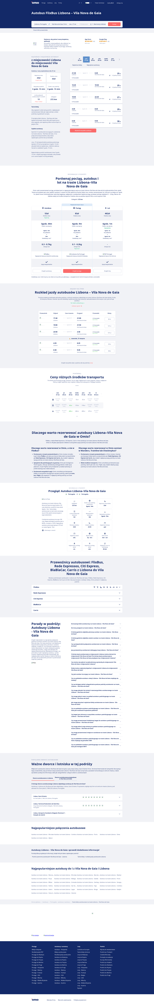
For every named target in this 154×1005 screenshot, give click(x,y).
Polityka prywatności (80, 1000)
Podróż (102, 946)
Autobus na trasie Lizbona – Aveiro (41, 889)
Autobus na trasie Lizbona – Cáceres (65, 893)
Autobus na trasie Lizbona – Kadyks (110, 889)
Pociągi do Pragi (37, 965)
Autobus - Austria (60, 983)
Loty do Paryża (82, 960)
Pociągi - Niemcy (37, 970)
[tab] (77, 65)
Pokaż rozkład (38, 101)
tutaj (91, 363)
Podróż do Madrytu (106, 965)
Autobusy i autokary (61, 946)
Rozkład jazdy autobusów (63, 955)
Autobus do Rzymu (60, 960)
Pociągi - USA (36, 975)
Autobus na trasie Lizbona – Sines (110, 834)
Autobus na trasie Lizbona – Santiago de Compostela (93, 882)
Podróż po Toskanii (106, 952)
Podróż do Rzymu (105, 967)
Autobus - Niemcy (60, 970)
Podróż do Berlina (105, 973)
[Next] (119, 59)
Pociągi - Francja (37, 973)
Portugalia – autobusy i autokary (60, 902)
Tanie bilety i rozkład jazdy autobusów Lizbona (92, 857)
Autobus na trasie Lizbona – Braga (87, 889)
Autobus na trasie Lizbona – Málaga (65, 879)
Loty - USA (80, 978)
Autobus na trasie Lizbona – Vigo (87, 886)
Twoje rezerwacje (99, 3)
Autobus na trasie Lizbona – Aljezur (42, 838)
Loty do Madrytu (82, 955)
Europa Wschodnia (106, 960)
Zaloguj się (120, 3)
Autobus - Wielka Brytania (63, 980)
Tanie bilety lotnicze (83, 952)
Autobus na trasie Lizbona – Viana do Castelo (45, 893)
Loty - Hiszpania (82, 967)
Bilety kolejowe (36, 949)
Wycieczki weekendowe (107, 949)
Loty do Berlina (82, 962)
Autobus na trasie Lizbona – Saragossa (111, 882)
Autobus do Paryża (60, 962)
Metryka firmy (51, 1000)
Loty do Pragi (81, 965)
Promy (60, 3)
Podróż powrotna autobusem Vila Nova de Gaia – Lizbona (49, 857)
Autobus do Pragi (60, 967)
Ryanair (79, 988)
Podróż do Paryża (105, 970)
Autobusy (49, 3)
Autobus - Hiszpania (61, 949)
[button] (73, 24)
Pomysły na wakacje (106, 957)
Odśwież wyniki (76, 306)
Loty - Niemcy (81, 970)
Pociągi (43, 3)
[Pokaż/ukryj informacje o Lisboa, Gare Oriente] (120, 797)
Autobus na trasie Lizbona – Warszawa (43, 875)
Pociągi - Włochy (37, 978)
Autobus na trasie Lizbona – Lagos (64, 889)
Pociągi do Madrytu (38, 955)
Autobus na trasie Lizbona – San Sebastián (67, 886)
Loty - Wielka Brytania (84, 983)
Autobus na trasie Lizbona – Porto (87, 834)
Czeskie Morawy (105, 955)
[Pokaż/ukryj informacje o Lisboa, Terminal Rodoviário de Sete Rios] (120, 806)
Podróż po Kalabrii (106, 962)
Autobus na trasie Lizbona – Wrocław (42, 834)
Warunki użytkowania (64, 1000)
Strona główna (35, 902)
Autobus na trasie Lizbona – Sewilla (87, 879)
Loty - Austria (81, 985)
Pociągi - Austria (37, 983)
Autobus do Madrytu (61, 957)
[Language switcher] (88, 3)
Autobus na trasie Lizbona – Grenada (65, 882)
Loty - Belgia (81, 975)
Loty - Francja (81, 973)
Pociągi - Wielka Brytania (39, 980)
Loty (55, 3)
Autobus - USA (59, 975)
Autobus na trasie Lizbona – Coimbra (65, 834)
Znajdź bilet (38, 80)
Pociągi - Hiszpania (38, 967)
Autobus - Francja (60, 973)
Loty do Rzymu (82, 957)
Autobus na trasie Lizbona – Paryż (41, 879)
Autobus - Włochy (60, 978)
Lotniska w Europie (83, 949)
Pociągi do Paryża (37, 960)
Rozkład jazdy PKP (37, 952)
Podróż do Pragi (105, 975)
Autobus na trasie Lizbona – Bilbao (41, 882)
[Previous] (52, 394)
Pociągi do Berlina (37, 962)
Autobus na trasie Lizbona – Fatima (42, 886)
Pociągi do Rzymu (37, 957)
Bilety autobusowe (60, 952)
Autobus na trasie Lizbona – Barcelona (88, 875)
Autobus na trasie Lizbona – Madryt (110, 875)
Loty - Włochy (81, 980)
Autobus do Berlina (61, 965)
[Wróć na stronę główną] (36, 3)
